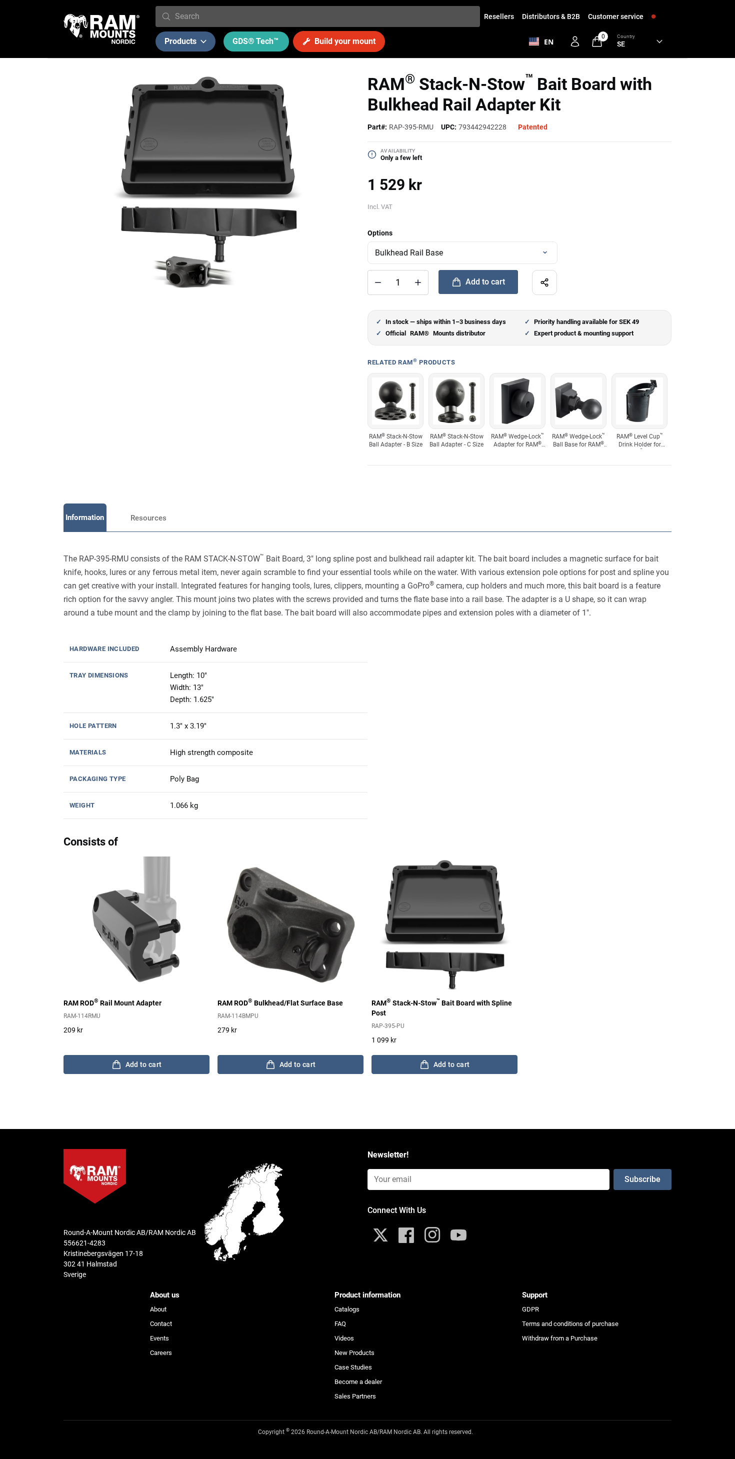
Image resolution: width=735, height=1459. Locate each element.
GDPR (530, 1309)
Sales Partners (355, 1396)
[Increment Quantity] (378, 282)
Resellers (499, 16)
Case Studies (353, 1367)
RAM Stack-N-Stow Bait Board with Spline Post (442, 1007)
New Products (354, 1352)
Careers (161, 1352)
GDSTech (255, 41)
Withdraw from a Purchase (560, 1338)
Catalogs (347, 1309)
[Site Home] (102, 29)
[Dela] (544, 282)
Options (380, 233)
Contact (161, 1324)
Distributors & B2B (551, 16)
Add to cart (485, 281)
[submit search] (166, 16)
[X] (380, 1235)
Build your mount (345, 41)
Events (159, 1338)
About (158, 1309)
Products (180, 41)
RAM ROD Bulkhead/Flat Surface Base (280, 1002)
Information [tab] (85, 517)
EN (549, 41)
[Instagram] (432, 1235)
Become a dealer (358, 1382)
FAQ (340, 1324)
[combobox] (325, 16)
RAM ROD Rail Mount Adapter (113, 1002)
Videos (344, 1338)
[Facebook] (406, 1235)
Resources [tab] (148, 518)
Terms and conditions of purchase (570, 1324)
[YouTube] (458, 1235)
